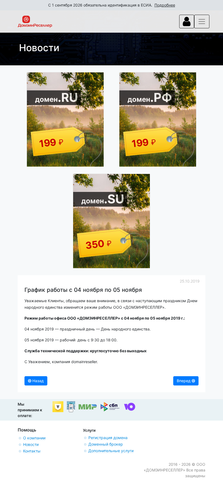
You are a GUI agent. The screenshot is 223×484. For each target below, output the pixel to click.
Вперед (184, 380)
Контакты (32, 451)
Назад (37, 380)
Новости (31, 444)
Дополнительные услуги (111, 450)
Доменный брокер (105, 444)
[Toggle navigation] (186, 21)
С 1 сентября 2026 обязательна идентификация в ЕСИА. (111, 5)
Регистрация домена (108, 437)
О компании (34, 438)
